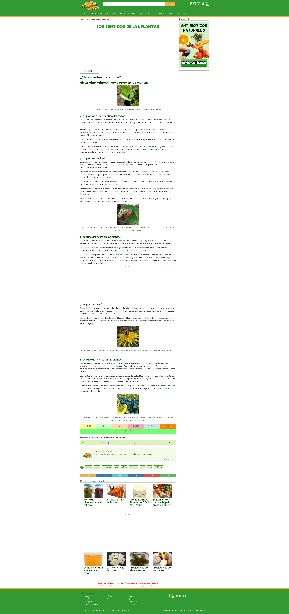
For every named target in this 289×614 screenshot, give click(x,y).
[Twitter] (176, 596)
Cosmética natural (91, 604)
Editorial (108, 451)
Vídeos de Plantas (177, 14)
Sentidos (133, 467)
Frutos (136, 426)
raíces (103, 243)
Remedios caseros (113, 599)
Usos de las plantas (98, 14)
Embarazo (110, 604)
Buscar (171, 4)
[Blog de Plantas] (184, 596)
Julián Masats (113, 443)
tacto (142, 467)
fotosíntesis (162, 388)
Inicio (82, 19)
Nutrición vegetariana (124, 14)
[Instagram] (180, 596)
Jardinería (145, 14)
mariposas (146, 191)
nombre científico (145, 146)
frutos (148, 171)
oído (116, 467)
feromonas (85, 194)
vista (150, 467)
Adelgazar (88, 601)
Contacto (132, 596)
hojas (102, 177)
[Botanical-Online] (91, 6)
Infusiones (110, 596)
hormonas (107, 467)
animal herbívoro (123, 255)
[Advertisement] (128, 50)
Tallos (120, 426)
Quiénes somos (134, 599)
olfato (124, 467)
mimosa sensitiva (127, 146)
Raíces (167, 426)
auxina (88, 467)
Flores (88, 426)
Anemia (109, 601)
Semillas (151, 426)
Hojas (104, 426)
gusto (97, 467)
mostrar (95, 71)
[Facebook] (169, 596)
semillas (140, 174)
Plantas (128, 430)
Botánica (159, 14)
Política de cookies (201, 610)
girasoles (114, 420)
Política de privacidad (185, 610)
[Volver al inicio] (84, 13)
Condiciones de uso (169, 610)
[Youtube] (172, 596)
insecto (159, 139)
